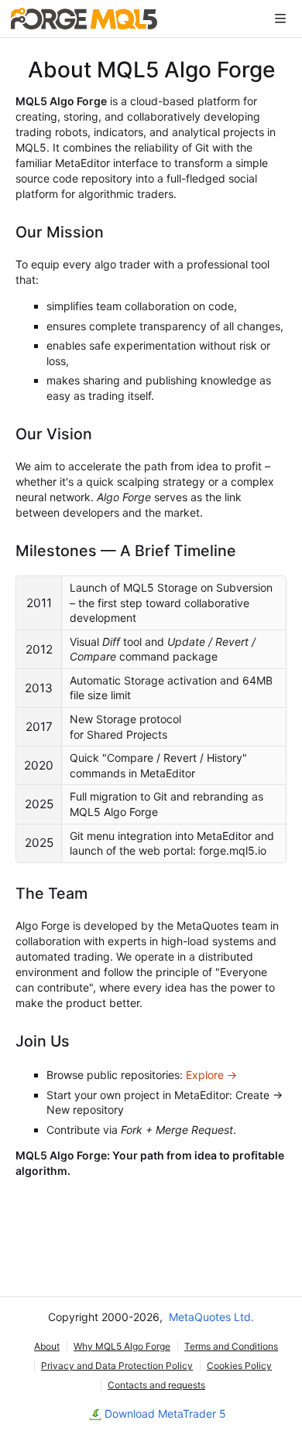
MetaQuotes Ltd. (211, 1316)
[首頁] (84, 18)
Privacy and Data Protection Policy (117, 1365)
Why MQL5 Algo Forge (122, 1346)
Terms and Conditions (231, 1346)
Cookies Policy (239, 1365)
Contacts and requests (156, 1385)
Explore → (211, 1074)
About (47, 1346)
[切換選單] (280, 18)
